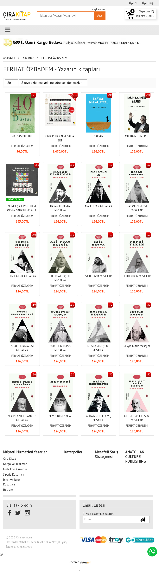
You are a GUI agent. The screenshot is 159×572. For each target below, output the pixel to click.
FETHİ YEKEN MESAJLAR (137, 276)
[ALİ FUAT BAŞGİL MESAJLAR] (60, 236)
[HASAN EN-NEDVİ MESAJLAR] (137, 166)
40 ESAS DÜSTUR (22, 136)
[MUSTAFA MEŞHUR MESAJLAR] (98, 306)
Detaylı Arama (97, 9)
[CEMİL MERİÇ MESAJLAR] (22, 236)
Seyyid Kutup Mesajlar (137, 346)
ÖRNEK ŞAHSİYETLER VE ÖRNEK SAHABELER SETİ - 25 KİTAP (22, 210)
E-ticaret (73, 562)
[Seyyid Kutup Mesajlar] (137, 306)
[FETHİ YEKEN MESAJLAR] (137, 236)
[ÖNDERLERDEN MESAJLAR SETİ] (60, 96)
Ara (99, 15)
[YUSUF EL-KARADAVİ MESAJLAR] (22, 306)
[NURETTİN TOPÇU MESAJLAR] (60, 306)
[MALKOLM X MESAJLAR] (98, 166)
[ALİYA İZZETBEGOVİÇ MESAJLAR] (98, 375)
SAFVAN (98, 136)
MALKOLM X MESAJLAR (98, 206)
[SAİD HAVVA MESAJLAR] (98, 236)
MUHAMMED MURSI (136, 136)
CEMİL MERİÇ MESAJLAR (22, 276)
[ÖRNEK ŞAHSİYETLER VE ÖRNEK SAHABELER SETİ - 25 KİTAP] (22, 166)
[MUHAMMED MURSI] (136, 96)
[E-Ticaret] (86, 562)
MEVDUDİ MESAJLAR (60, 416)
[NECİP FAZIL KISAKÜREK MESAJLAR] (22, 375)
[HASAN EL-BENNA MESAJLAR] (60, 166)
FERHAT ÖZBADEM (22, 146)
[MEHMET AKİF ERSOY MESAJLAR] (137, 375)
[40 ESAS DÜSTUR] (22, 96)
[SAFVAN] (98, 96)
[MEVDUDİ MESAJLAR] (60, 375)
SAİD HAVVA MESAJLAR (98, 276)
